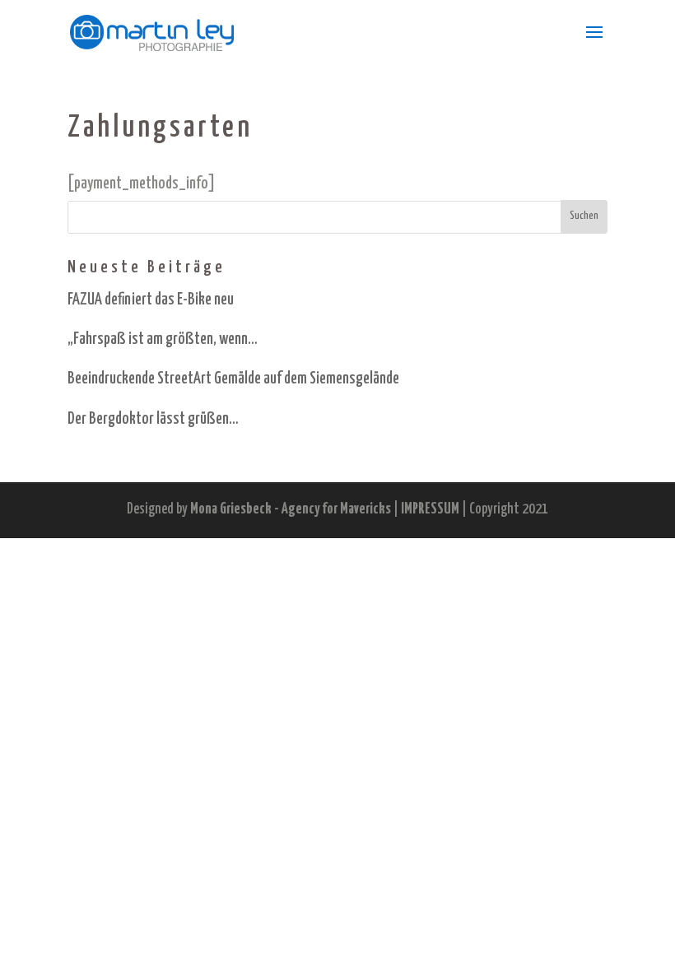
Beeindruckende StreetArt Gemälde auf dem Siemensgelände (233, 379)
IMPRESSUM (430, 509)
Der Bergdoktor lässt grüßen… (153, 419)
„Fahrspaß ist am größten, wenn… (163, 339)
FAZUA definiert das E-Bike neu (151, 300)
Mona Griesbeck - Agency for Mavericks (290, 509)
